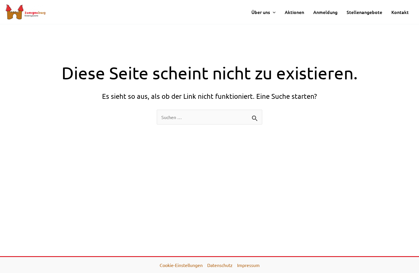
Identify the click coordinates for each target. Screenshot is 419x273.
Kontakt (400, 12)
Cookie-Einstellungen (181, 265)
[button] (273, 12)
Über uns (260, 12)
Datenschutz (220, 265)
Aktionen (294, 12)
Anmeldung (325, 12)
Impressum (248, 265)
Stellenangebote (364, 12)
